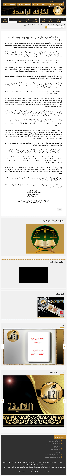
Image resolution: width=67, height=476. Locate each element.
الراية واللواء (35, 4)
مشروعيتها (52, 4)
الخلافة (60, 4)
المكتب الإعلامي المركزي (53, 443)
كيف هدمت (20, 4)
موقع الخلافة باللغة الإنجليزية (52, 457)
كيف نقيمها (12, 4)
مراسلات (57, 452)
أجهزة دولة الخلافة (57, 372)
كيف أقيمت (27, 4)
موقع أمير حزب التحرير (53, 441)
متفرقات (13, 19)
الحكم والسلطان (35, 20)
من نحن (6, 4)
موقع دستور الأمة (55, 449)
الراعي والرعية (27, 20)
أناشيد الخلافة (5, 20)
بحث (46, 27)
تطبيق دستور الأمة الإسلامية (52, 454)
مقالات (60, 209)
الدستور (43, 4)
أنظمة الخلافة (51, 20)
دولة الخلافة (58, 20)
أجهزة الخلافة (44, 20)
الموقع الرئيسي (56, 447)
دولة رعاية (20, 20)
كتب (62, 325)
